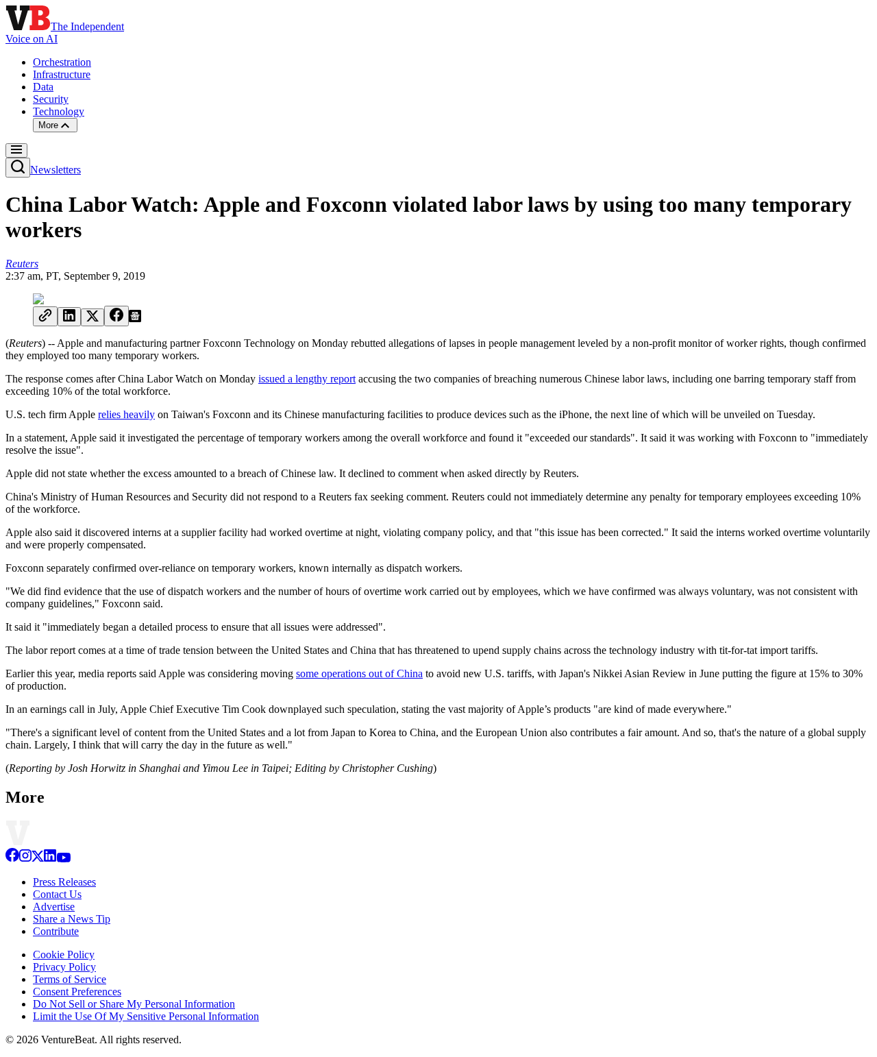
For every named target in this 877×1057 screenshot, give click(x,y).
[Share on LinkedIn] (69, 316)
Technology (58, 111)
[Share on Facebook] (116, 316)
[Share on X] (92, 317)
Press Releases (64, 882)
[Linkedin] (50, 858)
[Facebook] (12, 858)
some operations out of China (359, 673)
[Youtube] (63, 858)
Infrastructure (61, 74)
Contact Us (57, 894)
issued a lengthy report (307, 379)
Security (51, 99)
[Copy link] (45, 316)
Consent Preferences (77, 991)
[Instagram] (25, 858)
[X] (38, 858)
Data (43, 87)
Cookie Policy (64, 954)
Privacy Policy (64, 967)
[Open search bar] (17, 168)
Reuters (21, 263)
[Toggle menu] (16, 150)
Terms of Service (69, 979)
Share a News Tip (71, 919)
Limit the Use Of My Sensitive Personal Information (146, 1016)
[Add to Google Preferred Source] (135, 318)
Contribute (56, 931)
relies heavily (126, 414)
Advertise (54, 906)
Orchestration (62, 62)
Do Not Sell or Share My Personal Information (134, 1004)
